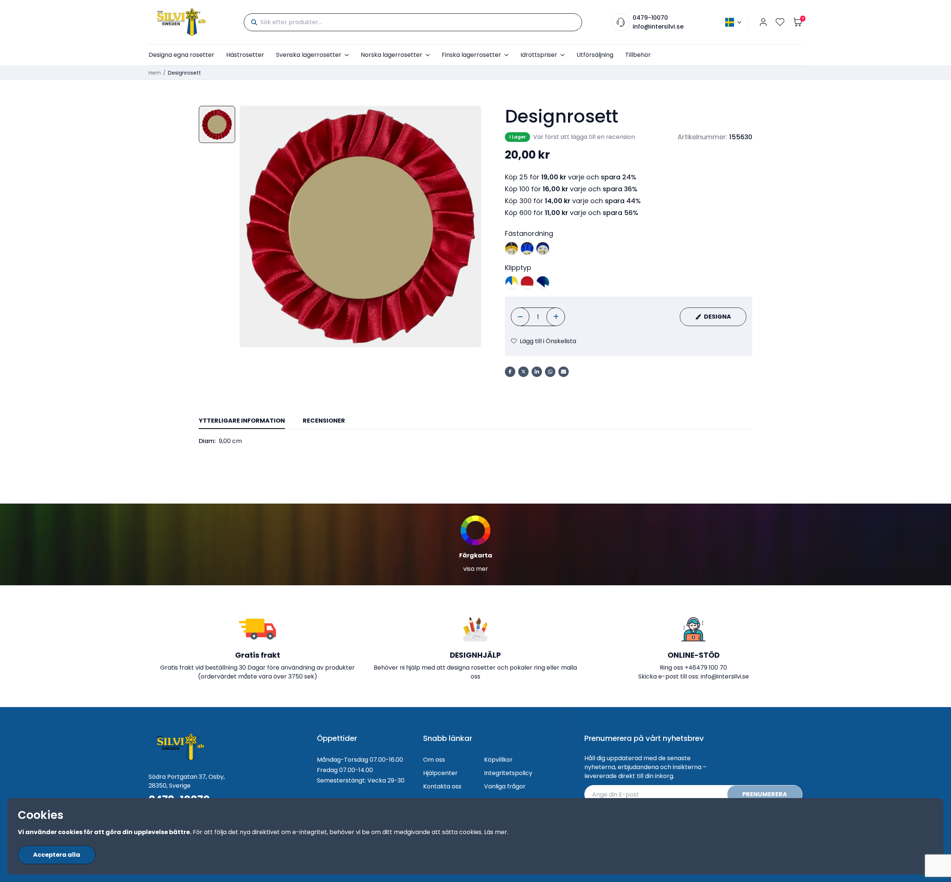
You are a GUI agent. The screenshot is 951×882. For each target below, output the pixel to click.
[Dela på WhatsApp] (550, 372)
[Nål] (542, 248)
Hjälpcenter (440, 773)
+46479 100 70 (706, 667)
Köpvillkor (498, 759)
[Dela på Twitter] (523, 372)
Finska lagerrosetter (471, 55)
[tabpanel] (475, 441)
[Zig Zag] (527, 282)
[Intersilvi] (181, 22)
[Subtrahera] (520, 316)
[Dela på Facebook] (510, 372)
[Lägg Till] (555, 316)
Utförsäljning (595, 55)
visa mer (475, 568)
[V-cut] (511, 282)
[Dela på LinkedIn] (537, 372)
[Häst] (511, 248)
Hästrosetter (245, 55)
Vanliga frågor (505, 786)
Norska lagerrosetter (391, 55)
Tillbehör (638, 55)
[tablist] (475, 421)
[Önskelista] (780, 22)
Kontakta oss (442, 786)
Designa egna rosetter (181, 55)
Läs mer (495, 832)
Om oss (434, 759)
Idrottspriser (538, 55)
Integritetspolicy (508, 773)
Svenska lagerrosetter (308, 55)
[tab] (242, 421)
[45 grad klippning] (542, 282)
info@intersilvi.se (658, 26)
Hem (155, 73)
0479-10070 (650, 17)
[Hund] (527, 248)
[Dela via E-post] (563, 372)
